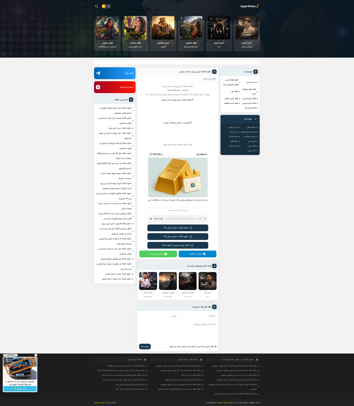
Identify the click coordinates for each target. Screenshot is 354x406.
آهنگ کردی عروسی (249, 103)
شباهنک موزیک (223, 402)
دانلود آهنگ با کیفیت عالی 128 (176, 236)
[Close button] (35, 355)
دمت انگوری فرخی (163, 45)
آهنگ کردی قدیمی (249, 98)
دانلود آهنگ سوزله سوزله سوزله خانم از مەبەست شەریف (116, 176)
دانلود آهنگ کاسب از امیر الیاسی (118, 274)
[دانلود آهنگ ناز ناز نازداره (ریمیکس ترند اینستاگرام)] (107, 28)
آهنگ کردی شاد (250, 108)
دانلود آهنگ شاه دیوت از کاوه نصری (116, 279)
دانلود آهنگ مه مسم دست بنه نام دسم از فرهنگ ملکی (115, 206)
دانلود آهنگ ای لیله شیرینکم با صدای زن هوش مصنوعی (115, 146)
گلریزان (191, 45)
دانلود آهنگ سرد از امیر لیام (120, 128)
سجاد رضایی (233, 136)
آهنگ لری (234, 91)
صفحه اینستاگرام (127, 87)
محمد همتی (233, 146)
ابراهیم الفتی (251, 127)
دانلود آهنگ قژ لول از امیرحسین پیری (116, 223)
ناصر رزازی (252, 150)
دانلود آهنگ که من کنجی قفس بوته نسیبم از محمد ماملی (124, 380)
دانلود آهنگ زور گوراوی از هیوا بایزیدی (116, 258)
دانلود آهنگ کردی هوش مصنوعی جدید (230, 82)
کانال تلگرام (129, 73)
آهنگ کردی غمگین (231, 98)
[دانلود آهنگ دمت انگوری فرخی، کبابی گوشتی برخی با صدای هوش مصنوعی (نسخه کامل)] (163, 28)
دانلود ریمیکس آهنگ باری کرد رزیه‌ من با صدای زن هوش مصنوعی (115, 231)
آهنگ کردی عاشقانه (231, 103)
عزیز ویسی (252, 141)
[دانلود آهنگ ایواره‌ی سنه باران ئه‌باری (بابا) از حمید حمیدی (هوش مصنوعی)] (246, 28)
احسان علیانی (233, 127)
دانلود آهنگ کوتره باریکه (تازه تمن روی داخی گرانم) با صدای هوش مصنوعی (116, 186)
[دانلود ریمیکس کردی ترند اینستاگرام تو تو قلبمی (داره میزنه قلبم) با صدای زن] (135, 28)
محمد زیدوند (99, 402)
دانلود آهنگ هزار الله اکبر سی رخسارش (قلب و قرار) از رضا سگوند (114, 156)
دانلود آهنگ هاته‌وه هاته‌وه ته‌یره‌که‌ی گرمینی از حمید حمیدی (123, 375)
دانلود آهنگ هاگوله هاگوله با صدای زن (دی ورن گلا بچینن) (114, 196)
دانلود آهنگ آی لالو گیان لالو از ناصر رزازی (130, 389)
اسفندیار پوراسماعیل (248, 132)
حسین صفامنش (250, 136)
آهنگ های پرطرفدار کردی (249, 91)
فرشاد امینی (251, 146)
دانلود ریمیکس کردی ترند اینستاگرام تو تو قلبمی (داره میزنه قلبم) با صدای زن (115, 216)
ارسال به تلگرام (195, 254)
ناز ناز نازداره (107, 45)
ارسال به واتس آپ (156, 254)
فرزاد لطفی (234, 141)
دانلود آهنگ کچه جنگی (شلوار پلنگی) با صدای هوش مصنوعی (116, 111)
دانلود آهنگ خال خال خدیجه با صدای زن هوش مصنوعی (115, 251)
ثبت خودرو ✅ (20, 388)
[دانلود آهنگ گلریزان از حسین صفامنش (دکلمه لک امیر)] (191, 28)
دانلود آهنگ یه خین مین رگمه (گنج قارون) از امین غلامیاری (114, 166)
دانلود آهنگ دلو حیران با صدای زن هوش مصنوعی (114, 136)
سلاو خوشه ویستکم (219, 45)
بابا (247, 45)
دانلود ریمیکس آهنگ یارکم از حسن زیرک (130, 384)
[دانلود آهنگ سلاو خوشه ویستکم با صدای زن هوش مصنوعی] (219, 28)
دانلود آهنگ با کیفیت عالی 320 (175, 227)
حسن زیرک (234, 132)
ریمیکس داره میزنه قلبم (135, 45)
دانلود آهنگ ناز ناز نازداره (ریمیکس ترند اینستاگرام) (126, 366)
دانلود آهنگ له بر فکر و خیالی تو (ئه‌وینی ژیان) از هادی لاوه (115, 241)
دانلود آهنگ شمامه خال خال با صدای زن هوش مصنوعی (115, 121)
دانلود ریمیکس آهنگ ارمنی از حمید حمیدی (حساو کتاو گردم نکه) (121, 370)
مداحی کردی (251, 82)
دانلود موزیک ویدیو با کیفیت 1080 (176, 245)
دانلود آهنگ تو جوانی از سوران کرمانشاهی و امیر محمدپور (114, 266)
